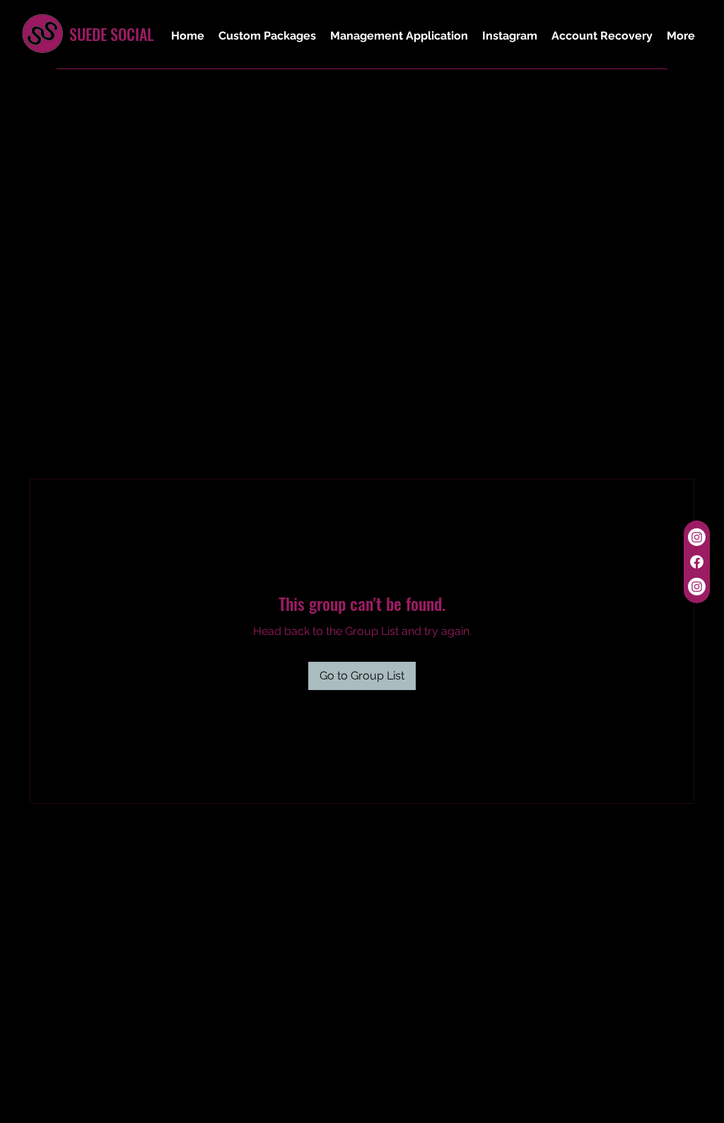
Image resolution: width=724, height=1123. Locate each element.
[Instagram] (697, 537)
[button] (267, 36)
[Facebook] (697, 562)
